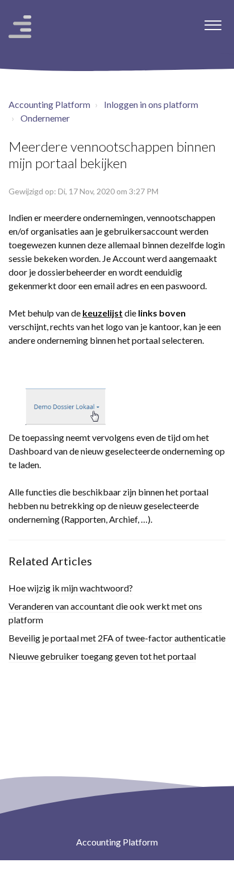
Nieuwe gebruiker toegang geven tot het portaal (102, 656)
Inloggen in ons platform (151, 104)
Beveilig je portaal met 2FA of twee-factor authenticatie (117, 637)
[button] (212, 22)
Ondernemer (45, 118)
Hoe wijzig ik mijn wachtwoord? (71, 587)
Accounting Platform (49, 104)
